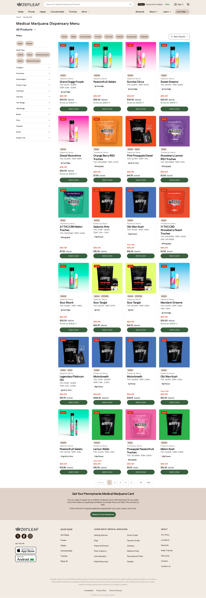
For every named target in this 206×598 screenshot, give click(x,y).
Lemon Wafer (101, 449)
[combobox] (87, 4)
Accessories (131, 36)
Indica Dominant (42, 55)
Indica (29, 55)
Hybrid (20, 55)
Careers (164, 561)
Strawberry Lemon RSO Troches (172, 157)
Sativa (20, 61)
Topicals (120, 36)
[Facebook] (24, 536)
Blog (96, 540)
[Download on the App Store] (33, 550)
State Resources (101, 561)
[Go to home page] (33, 529)
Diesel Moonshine (70, 155)
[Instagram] (30, 536)
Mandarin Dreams (171, 302)
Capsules (144, 36)
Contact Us (165, 566)
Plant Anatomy (100, 551)
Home (18, 17)
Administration (100, 556)
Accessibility (88, 590)
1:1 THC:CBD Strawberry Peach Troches (171, 230)
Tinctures (108, 36)
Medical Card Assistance (103, 514)
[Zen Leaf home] (28, 4)
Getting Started (101, 535)
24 (141, 482)
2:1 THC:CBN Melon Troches (71, 228)
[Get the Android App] (33, 558)
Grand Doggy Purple (72, 82)
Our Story (165, 534)
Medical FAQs (133, 551)
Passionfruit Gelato (104, 82)
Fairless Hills (27, 17)
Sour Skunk (66, 302)
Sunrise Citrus (135, 82)
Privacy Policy (101, 590)
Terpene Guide (133, 540)
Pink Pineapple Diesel (140, 155)
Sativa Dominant (33, 61)
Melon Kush (168, 449)
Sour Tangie (100, 302)
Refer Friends (167, 550)
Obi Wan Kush (135, 227)
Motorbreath (101, 376)
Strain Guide (132, 535)
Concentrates (57, 11)
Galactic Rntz (101, 227)
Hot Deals (65, 535)
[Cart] (188, 4)
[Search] (130, 4)
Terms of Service (115, 590)
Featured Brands (101, 545)
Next (148, 482)
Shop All (64, 561)
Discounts (165, 555)
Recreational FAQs (135, 556)
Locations (165, 540)
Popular (29, 43)
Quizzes (130, 561)
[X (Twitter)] (18, 536)
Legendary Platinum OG (72, 378)
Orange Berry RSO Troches (104, 157)
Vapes (43, 11)
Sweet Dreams (169, 82)
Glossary (130, 545)
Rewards (140, 11)
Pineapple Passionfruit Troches (140, 450)
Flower (31, 11)
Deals (20, 11)
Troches (73, 11)
